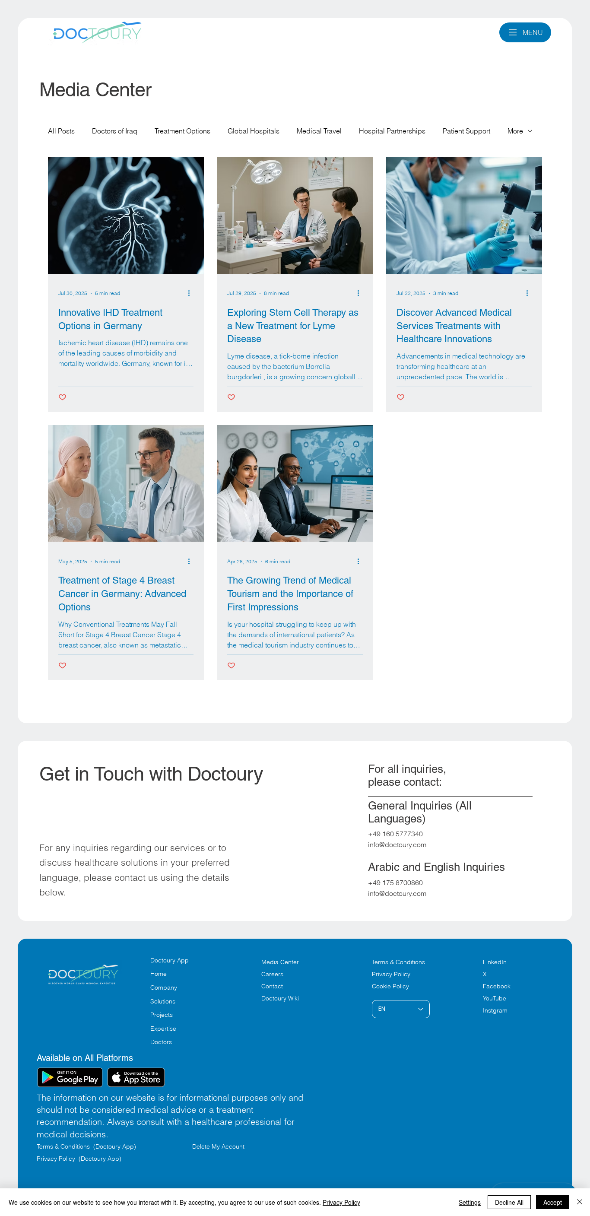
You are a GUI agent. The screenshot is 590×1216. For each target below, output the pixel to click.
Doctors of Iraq (114, 131)
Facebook (497, 986)
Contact (272, 986)
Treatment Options (182, 131)
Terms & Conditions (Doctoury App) (87, 1146)
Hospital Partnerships (392, 131)
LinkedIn (495, 962)
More (515, 131)
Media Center (280, 962)
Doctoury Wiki (280, 998)
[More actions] (192, 293)
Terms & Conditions (399, 962)
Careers (272, 974)
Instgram (495, 1010)
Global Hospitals (253, 131)
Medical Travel (319, 131)
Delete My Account (218, 1146)
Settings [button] (470, 1202)
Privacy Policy (391, 974)
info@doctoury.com (397, 844)
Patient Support (466, 131)
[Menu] (513, 32)
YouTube (494, 998)
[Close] (579, 1202)
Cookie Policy (390, 986)
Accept (552, 1202)
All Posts (61, 131)
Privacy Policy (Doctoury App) (79, 1158)
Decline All (509, 1202)
